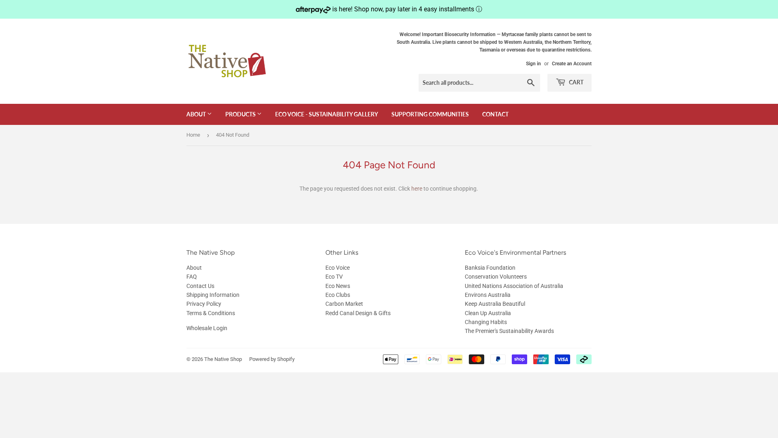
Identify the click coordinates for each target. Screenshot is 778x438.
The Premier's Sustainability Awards (509, 331)
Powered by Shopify (272, 359)
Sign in (533, 64)
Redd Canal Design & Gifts (358, 313)
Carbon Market (344, 304)
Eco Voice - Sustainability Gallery (326, 114)
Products (241, 114)
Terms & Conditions (210, 313)
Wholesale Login (206, 328)
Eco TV (334, 276)
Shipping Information (212, 295)
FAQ (191, 276)
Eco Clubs (337, 295)
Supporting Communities (430, 114)
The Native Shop (223, 359)
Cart (576, 82)
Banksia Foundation (490, 267)
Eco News (337, 286)
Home (193, 135)
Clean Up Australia (488, 313)
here (416, 188)
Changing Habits (486, 322)
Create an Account (572, 64)
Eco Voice (337, 267)
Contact (495, 114)
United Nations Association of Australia (514, 286)
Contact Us (200, 286)
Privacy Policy (203, 304)
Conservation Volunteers (496, 276)
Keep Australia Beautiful (495, 304)
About (196, 114)
